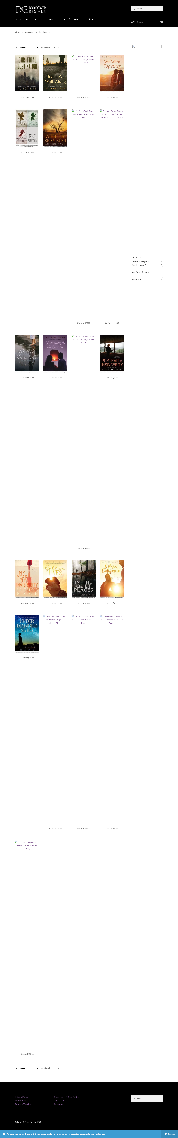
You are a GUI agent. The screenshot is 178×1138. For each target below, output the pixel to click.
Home (18, 19)
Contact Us (59, 1100)
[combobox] (147, 261)
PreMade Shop (77, 19)
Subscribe (61, 19)
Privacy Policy (21, 1097)
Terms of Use (21, 1100)
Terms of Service (23, 1104)
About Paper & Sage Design (66, 1097)
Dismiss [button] (171, 1133)
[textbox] (147, 261)
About (26, 19)
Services (38, 19)
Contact (51, 19)
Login (94, 19)
